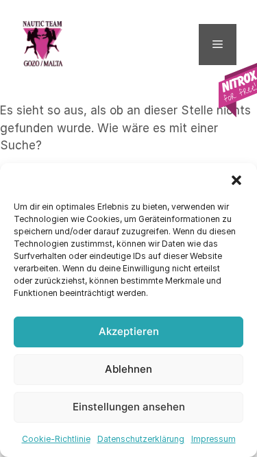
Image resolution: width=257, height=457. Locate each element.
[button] (236, 180)
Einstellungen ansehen (129, 406)
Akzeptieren (129, 331)
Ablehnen (128, 368)
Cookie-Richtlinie (56, 439)
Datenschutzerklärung (140, 439)
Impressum (213, 439)
